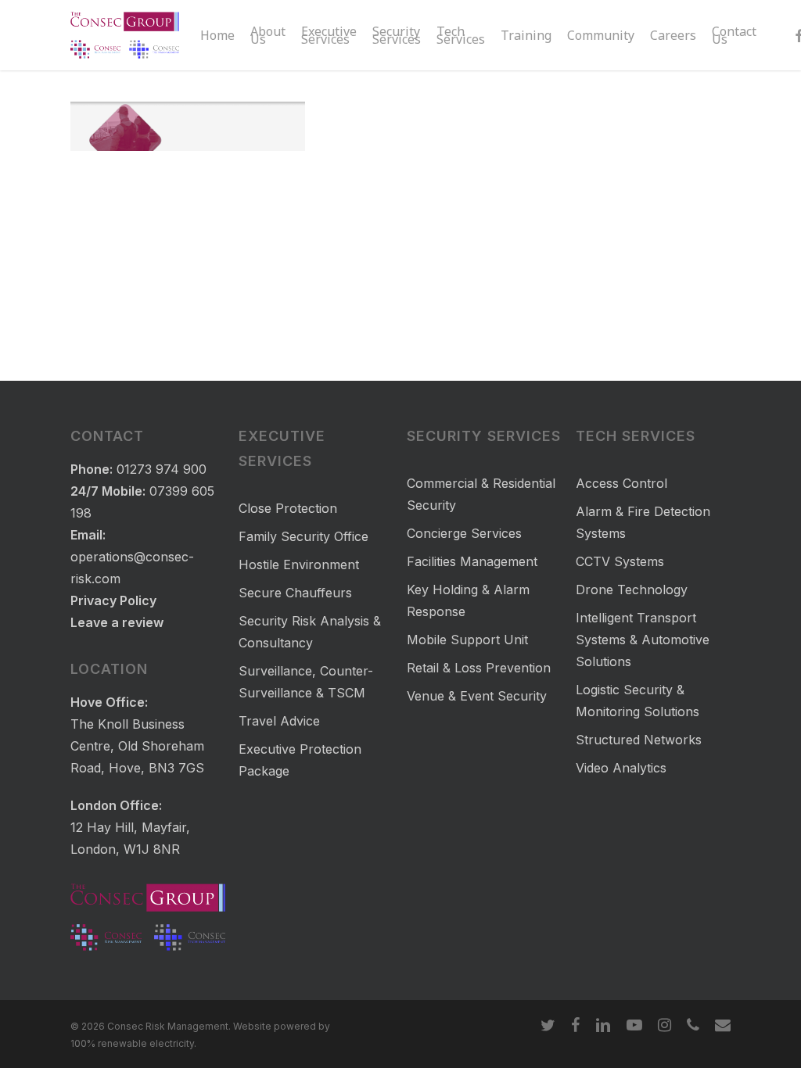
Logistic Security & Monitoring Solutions (637, 700)
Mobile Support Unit (467, 639)
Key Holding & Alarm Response (468, 600)
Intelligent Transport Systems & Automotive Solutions (642, 639)
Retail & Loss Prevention (479, 668)
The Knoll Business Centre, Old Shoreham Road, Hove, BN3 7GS (137, 746)
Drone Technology (632, 589)
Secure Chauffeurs (295, 592)
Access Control (621, 483)
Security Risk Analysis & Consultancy (310, 631)
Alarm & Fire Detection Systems (643, 522)
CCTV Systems (620, 561)
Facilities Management (472, 561)
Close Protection (288, 508)
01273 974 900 (162, 469)
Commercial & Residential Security (481, 494)
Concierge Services (464, 533)
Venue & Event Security (477, 696)
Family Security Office (303, 536)
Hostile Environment (299, 564)
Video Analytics (621, 768)
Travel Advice (279, 721)
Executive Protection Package (300, 760)
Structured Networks (639, 739)
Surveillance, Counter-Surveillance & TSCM (306, 682)
